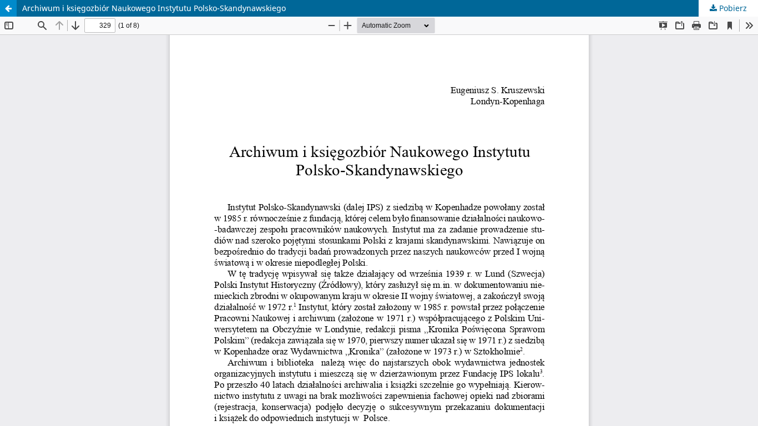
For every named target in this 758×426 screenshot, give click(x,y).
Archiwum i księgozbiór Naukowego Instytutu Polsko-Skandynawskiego (154, 8)
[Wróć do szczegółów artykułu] (8, 8)
